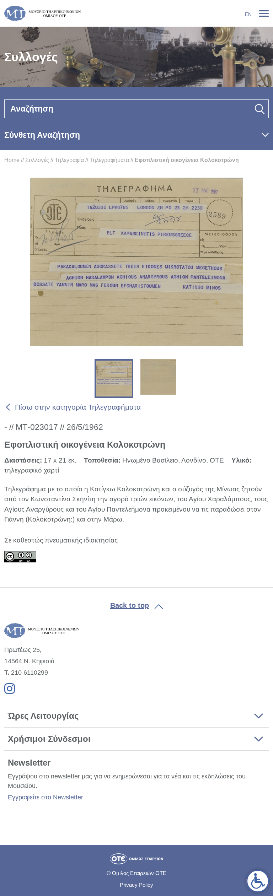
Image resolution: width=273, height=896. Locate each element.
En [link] (248, 14)
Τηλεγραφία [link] (69, 160)
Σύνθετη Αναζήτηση (42, 135)
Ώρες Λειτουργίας (43, 715)
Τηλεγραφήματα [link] (109, 160)
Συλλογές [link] (37, 160)
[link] (257, 881)
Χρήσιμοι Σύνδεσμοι (49, 739)
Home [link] (12, 160)
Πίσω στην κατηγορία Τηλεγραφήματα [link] (78, 407)
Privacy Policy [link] (136, 885)
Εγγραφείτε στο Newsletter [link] (45, 797)
